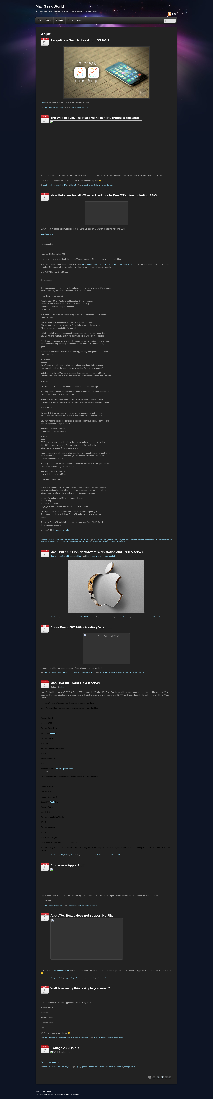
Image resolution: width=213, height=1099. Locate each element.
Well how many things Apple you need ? (80, 988)
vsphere (113, 541)
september (128, 672)
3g (79, 1067)
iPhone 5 (73, 185)
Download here (47, 234)
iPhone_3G (67, 672)
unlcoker (62, 541)
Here (43, 103)
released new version (60, 970)
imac (75, 905)
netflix (93, 978)
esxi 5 (102, 617)
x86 (159, 617)
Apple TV (56, 978)
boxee (88, 978)
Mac (61, 540)
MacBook (67, 540)
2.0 (50, 1067)
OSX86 (85, 540)
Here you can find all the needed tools (66, 556)
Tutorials (59, 20)
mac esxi (141, 540)
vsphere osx (121, 541)
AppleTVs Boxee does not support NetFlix (81, 915)
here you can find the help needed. (100, 556)
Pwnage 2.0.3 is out (64, 1048)
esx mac (100, 540)
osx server (105, 855)
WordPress (50, 1095)
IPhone (62, 107)
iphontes (114, 672)
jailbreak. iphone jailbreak (79, 107)
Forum (48, 20)
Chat (40, 20)
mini (86, 905)
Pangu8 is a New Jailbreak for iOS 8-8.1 (79, 40)
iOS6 (61, 185)
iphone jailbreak (100, 1067)
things (121, 1037)
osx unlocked (164, 540)
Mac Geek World (44, 1092)
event (102, 672)
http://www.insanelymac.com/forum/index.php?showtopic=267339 (109, 264)
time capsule (92, 905)
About (79, 20)
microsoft (74, 540)
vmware (69, 541)
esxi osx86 (126, 540)
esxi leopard (119, 617)
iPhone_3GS (76, 672)
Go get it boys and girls (50, 1062)
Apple (51, 107)
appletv (74, 978)
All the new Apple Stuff (67, 865)
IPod (83, 672)
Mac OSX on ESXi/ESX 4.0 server (75, 683)
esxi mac (111, 540)
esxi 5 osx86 (109, 617)
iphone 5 (85, 185)
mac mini (81, 905)
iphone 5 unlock (107, 185)
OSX (80, 540)
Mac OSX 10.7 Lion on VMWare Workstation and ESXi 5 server (96, 552)
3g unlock (84, 1067)
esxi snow (143, 617)
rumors (91, 672)
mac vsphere (149, 540)
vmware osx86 (87, 541)
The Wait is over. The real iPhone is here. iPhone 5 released (94, 118)
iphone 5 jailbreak (95, 185)
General (56, 107)
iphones (108, 672)
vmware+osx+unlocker (101, 541)
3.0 (50, 672)
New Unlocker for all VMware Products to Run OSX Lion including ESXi (103, 195)
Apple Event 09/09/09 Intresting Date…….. (81, 627)
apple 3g (104, 1037)
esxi (105, 540)
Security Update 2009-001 (65, 769)
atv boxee (81, 978)
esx (95, 540)
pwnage (127, 1067)
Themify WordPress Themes (67, 1095)
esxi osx (118, 540)
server (131, 855)
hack (149, 617)
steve (135, 672)
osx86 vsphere (53, 541)
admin (45, 107)
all (94, 1037)
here (63, 687)
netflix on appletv (102, 978)
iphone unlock (111, 1067)
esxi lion (127, 617)
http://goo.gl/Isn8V (61, 530)
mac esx (134, 540)
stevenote (141, 672)
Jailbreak (120, 1067)
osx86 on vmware (122, 855)
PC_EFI (91, 617)
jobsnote (121, 672)
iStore (70, 20)
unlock (133, 1067)
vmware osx (76, 541)
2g (77, 1067)
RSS (174, 14)
